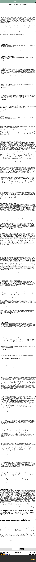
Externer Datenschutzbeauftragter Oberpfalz (10, 535)
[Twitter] (30, 554)
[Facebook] (29, 554)
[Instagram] (33, 554)
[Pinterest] (32, 554)
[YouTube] (35, 554)
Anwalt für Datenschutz (29, 535)
